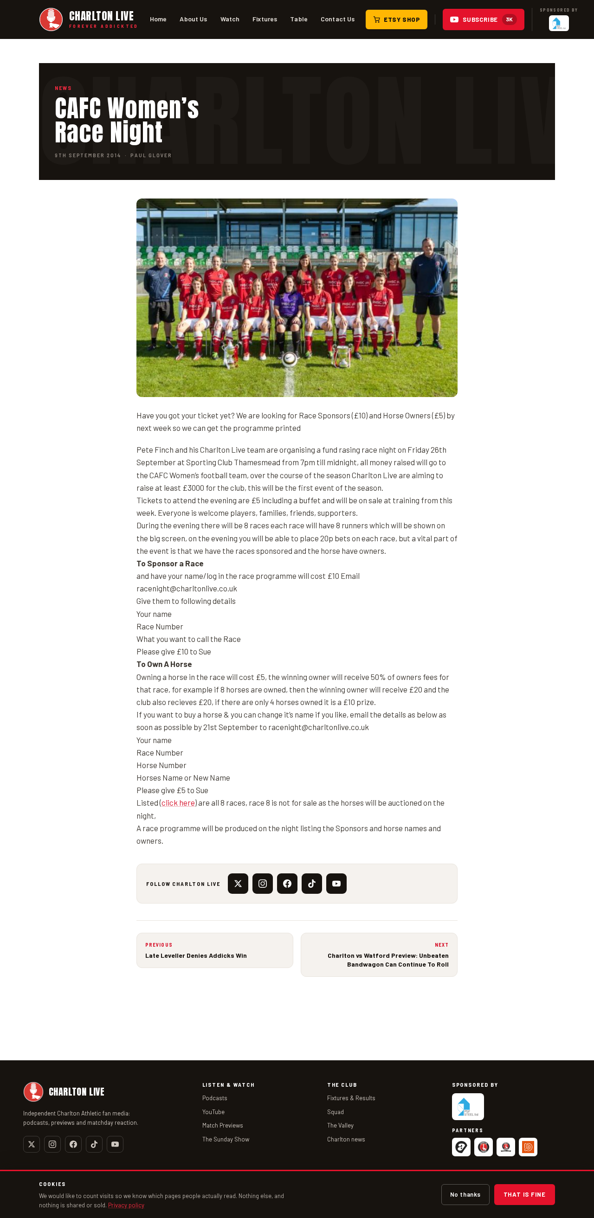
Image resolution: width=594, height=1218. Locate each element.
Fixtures (264, 19)
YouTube (213, 1111)
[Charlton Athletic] (483, 1147)
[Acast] (461, 1147)
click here (178, 802)
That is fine (525, 1194)
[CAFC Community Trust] (506, 1147)
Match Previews (222, 1125)
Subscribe (488, 19)
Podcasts (214, 1098)
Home (158, 19)
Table (299, 19)
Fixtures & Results (351, 1098)
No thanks (465, 1194)
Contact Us (338, 19)
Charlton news (346, 1139)
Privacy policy (126, 1205)
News (63, 87)
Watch (230, 19)
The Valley (340, 1125)
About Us (193, 19)
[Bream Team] (528, 1147)
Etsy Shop (402, 19)
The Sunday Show (225, 1139)
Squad (335, 1111)
